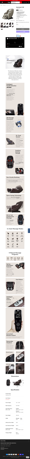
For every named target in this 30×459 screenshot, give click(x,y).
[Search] (21, 2)
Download (7, 399)
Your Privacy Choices (24, 456)
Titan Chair (18, 8)
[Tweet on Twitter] (17, 36)
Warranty (7, 456)
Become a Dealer (20, 456)
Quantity (17, 24)
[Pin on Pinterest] (20, 36)
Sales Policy (4, 456)
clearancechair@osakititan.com (4, 448)
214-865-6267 (2, 449)
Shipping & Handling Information (13, 456)
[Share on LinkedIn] (19, 36)
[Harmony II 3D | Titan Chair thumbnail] (2, 23)
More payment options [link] (23, 33)
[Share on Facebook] (16, 36)
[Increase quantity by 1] (23, 26)
